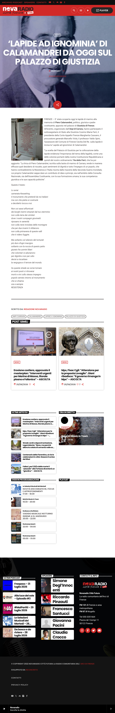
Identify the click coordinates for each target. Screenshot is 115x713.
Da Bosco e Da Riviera (30, 511)
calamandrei (35, 317)
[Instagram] (61, 3)
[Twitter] (93, 630)
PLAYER (102, 10)
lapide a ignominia (53, 317)
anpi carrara (18, 317)
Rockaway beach (29, 524)
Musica (65, 428)
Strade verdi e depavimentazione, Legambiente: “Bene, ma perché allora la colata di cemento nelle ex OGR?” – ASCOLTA (38, 446)
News (57, 35)
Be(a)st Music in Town (74, 436)
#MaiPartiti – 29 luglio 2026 (24, 609)
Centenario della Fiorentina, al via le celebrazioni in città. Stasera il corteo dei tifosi (39, 457)
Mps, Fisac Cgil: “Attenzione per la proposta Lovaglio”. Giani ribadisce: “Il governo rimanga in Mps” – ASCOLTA (81, 375)
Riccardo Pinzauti (61, 599)
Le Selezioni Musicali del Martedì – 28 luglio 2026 (21, 622)
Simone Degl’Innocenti (63, 585)
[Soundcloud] (57, 3)
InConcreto (32, 669)
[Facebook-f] (87, 630)
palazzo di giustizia (75, 317)
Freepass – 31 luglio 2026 (22, 585)
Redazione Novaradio (35, 309)
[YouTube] (50, 3)
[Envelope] (99, 630)
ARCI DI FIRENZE (87, 663)
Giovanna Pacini (62, 623)
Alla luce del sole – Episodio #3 (24, 597)
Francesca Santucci (62, 611)
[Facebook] (65, 3)
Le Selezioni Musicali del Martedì (34, 486)
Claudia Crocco (60, 635)
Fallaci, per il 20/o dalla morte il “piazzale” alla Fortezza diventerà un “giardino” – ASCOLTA (39, 468)
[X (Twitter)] (53, 3)
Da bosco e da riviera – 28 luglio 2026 (22, 632)
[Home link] (18, 10)
